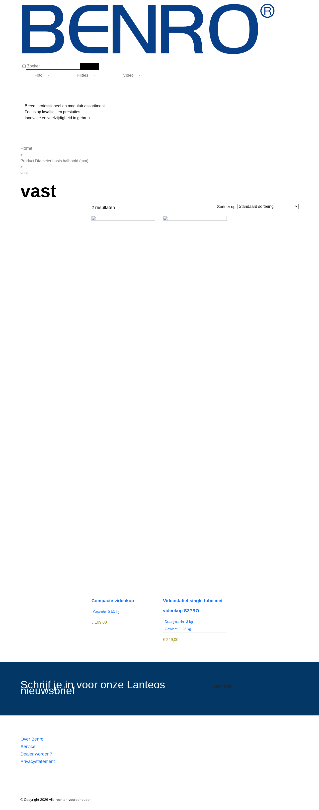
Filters (83, 75)
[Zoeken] (83, 66)
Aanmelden (223, 686)
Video (129, 75)
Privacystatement (37, 761)
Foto (38, 75)
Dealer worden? (36, 754)
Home (26, 148)
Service (27, 746)
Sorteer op (226, 207)
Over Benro (31, 739)
